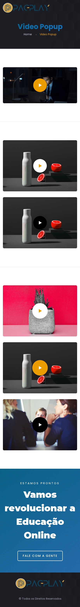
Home (28, 34)
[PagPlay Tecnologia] (26, 8)
